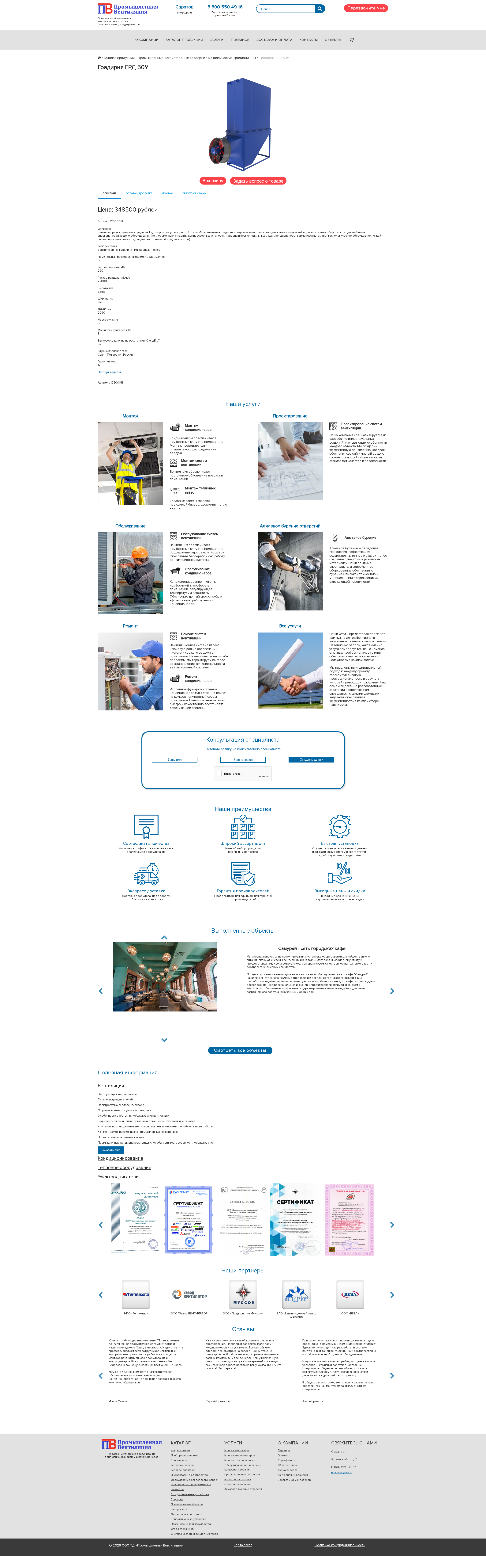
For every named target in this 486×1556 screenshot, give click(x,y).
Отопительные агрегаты (186, 1514)
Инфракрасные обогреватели (190, 1475)
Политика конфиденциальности (340, 1545)
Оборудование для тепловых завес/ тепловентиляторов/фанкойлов (194, 1482)
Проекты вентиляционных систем (121, 1137)
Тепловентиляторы (183, 1470)
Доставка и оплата (274, 40)
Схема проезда (287, 1470)
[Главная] (101, 58)
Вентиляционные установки (188, 1519)
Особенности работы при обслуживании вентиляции (133, 1116)
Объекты (333, 40)
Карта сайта (243, 1545)
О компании (147, 40)
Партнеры (284, 1450)
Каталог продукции (184, 40)
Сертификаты (286, 1460)
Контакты (309, 40)
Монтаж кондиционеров (239, 1455)
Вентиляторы (179, 1460)
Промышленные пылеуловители (191, 1524)
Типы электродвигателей (115, 1099)
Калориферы (179, 1509)
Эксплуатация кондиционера (117, 1094)
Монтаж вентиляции (236, 1450)
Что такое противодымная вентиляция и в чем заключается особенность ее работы (155, 1126)
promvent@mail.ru (341, 1472)
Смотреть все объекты (240, 1050)
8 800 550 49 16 (225, 7)
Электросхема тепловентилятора (121, 1105)
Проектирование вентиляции (242, 1474)
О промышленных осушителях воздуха (124, 1110)
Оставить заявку (311, 759)
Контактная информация (293, 1475)
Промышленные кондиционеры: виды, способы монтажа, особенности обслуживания (156, 1143)
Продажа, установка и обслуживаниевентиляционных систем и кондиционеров (132, 1444)
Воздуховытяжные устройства (190, 1494)
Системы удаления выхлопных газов (194, 1533)
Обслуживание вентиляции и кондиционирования (242, 1467)
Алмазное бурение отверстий (243, 1489)
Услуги (217, 40)
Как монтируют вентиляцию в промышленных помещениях (138, 1132)
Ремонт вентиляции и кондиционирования (237, 1482)
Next (164, 1039)
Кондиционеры (180, 1450)
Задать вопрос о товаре (258, 180)
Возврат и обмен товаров (294, 1479)
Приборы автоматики (184, 1455)
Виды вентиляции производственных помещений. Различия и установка (146, 1121)
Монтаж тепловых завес (239, 1460)
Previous (101, 991)
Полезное (240, 40)
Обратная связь (288, 1465)
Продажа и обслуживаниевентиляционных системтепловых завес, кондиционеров (128, 8)
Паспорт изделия (110, 372)
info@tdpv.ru (184, 12)
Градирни (177, 1499)
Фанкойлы (177, 1489)
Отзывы (283, 1455)
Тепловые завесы (182, 1465)
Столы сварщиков (182, 1529)
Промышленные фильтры (187, 1504)
